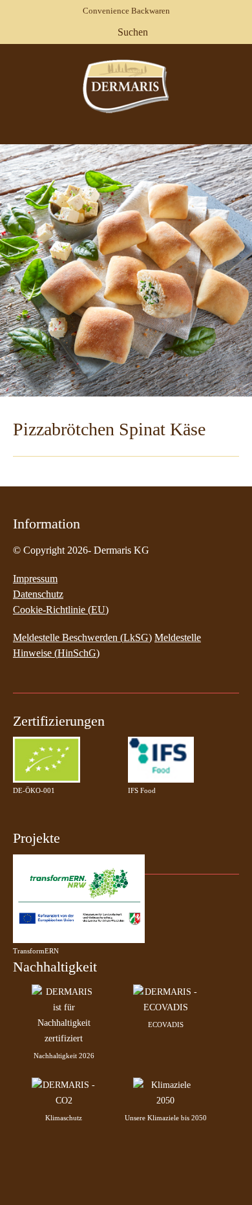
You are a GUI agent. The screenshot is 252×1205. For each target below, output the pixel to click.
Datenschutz (38, 594)
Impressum (35, 578)
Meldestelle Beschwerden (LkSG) (82, 637)
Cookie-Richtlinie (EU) (61, 609)
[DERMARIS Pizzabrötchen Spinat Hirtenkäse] (126, 270)
